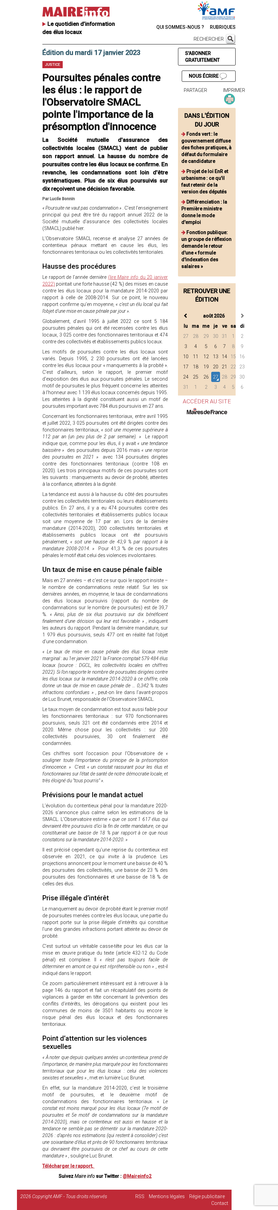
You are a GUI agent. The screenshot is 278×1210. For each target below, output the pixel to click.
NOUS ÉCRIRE (204, 76)
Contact (219, 1203)
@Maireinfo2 (137, 1176)
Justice (52, 64)
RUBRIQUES (223, 27)
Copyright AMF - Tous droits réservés (69, 1196)
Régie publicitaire (207, 1196)
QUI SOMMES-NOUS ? (180, 27)
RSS (139, 1196)
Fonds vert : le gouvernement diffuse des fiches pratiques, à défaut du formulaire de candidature (206, 147)
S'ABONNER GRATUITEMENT (202, 57)
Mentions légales (167, 1196)
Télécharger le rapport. (68, 1166)
